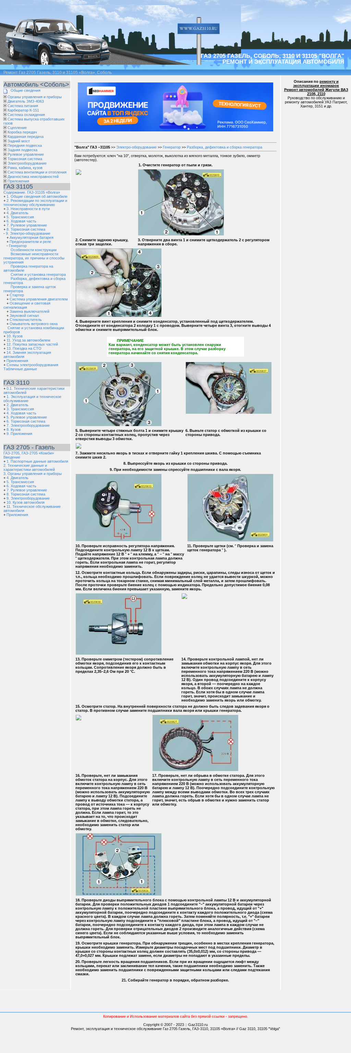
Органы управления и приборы (35, 97)
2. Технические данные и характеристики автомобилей (29, 467)
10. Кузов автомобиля (26, 502)
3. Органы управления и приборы (32, 474)
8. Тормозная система (26, 229)
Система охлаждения (26, 115)
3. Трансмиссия (20, 409)
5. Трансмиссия (20, 217)
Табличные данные (20, 369)
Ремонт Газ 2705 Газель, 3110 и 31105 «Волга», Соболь (57, 72)
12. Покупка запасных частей (32, 344)
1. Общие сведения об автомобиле (37, 196)
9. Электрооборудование (28, 498)
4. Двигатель (17, 213)
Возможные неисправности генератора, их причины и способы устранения (33, 258)
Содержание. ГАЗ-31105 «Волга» (31, 192)
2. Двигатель (17, 405)
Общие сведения (25, 90)
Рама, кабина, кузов (25, 168)
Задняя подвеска (22, 150)
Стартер (17, 295)
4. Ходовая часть (21, 413)
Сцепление (17, 128)
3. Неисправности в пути (28, 209)
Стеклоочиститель (26, 320)
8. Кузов (14, 429)
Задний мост (19, 141)
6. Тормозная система (26, 421)
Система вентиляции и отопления (37, 172)
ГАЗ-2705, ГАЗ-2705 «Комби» (28, 453)
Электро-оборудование (136, 147)
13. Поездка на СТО (24, 348)
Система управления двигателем (39, 299)
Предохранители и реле (30, 242)
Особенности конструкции (34, 250)
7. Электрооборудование (28, 425)
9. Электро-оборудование (28, 233)
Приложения (18, 181)
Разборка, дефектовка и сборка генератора (224, 147)
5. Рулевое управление (27, 417)
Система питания (23, 106)
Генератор (18, 246)
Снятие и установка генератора (38, 274)
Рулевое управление (26, 154)
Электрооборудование (27, 163)
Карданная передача (26, 136)
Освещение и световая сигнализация (26, 305)
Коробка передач (22, 132)
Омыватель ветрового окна (34, 324)
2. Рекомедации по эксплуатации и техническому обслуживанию (35, 202)
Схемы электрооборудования (32, 365)
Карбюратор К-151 (23, 110)
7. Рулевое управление (27, 225)
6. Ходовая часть (21, 221)
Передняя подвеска (25, 145)
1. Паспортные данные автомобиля (37, 461)
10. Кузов (15, 336)
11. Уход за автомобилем (28, 340)
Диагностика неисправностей (33, 177)
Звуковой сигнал (24, 315)
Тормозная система (25, 159)
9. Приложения (19, 434)
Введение (11, 457)
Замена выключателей (29, 311)
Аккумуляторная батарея (31, 237)
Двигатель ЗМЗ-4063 (26, 101)
